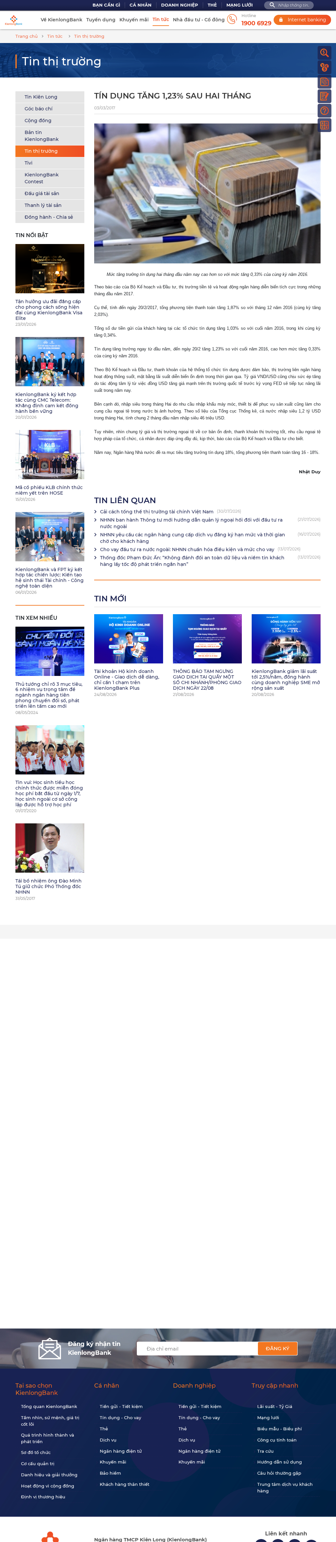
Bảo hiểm (110, 1473)
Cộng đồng (38, 120)
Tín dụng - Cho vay (120, 1417)
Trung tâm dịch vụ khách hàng (285, 1487)
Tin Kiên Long (41, 97)
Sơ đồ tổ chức (36, 1452)
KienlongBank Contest (42, 178)
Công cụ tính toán (277, 1439)
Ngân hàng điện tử (121, 1451)
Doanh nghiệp (179, 5)
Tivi (28, 163)
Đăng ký (277, 1348)
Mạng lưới (239, 5)
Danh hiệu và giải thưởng (49, 1474)
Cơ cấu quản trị (37, 1463)
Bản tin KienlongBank (42, 135)
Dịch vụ (108, 1439)
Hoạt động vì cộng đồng (47, 1485)
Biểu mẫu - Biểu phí (279, 1428)
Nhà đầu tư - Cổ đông (199, 20)
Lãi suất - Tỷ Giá (274, 1406)
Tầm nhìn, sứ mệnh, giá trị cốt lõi (50, 1421)
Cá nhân (141, 5)
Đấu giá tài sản (42, 193)
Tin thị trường (41, 151)
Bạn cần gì (106, 5)
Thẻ (212, 5)
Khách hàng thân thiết (124, 1484)
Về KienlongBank (61, 20)
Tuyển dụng (101, 20)
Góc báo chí (38, 109)
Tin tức (161, 19)
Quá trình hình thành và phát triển (47, 1438)
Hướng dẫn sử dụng (279, 1461)
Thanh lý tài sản (43, 205)
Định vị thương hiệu (43, 1496)
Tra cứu (265, 1451)
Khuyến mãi (134, 20)
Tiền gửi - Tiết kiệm (121, 1406)
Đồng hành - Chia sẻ (49, 217)
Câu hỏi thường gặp (279, 1473)
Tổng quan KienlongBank (49, 1406)
